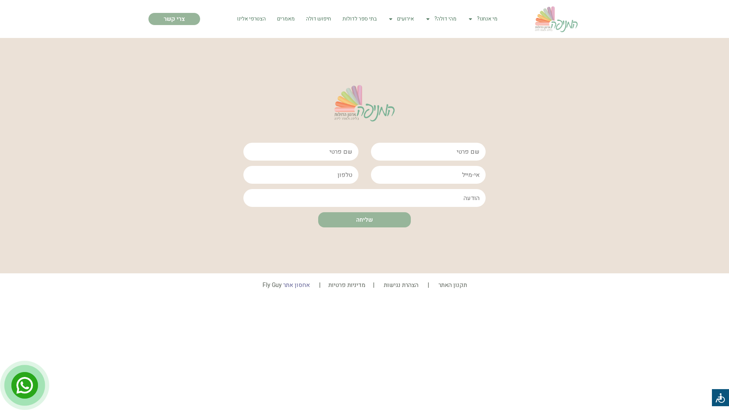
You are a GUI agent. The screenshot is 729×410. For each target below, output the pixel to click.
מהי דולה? (445, 19)
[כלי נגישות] (720, 397)
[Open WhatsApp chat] (24, 385)
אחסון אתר (296, 285)
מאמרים (286, 19)
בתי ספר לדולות (359, 19)
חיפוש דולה (318, 19)
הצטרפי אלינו (251, 19)
